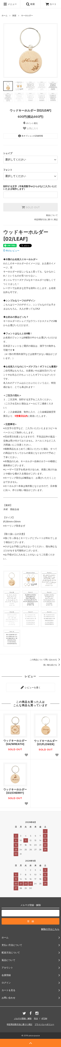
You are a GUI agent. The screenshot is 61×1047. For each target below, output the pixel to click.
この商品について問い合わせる (43, 659)
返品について (52, 215)
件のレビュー (11, 250)
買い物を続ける (50, 665)
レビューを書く (32, 687)
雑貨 (14, 15)
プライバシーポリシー (44, 1024)
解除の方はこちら (50, 929)
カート (53, 4)
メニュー (12, 4)
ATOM (44, 1018)
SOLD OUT (32, 207)
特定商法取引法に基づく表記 (19, 1024)
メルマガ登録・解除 (23, 1018)
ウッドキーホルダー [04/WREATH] (15, 742)
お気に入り (32, 128)
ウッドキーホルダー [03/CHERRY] (15, 791)
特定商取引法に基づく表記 (46, 219)
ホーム (4, 15)
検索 (32, 4)
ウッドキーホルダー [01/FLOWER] (45, 742)
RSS (36, 1018)
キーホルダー (27, 15)
